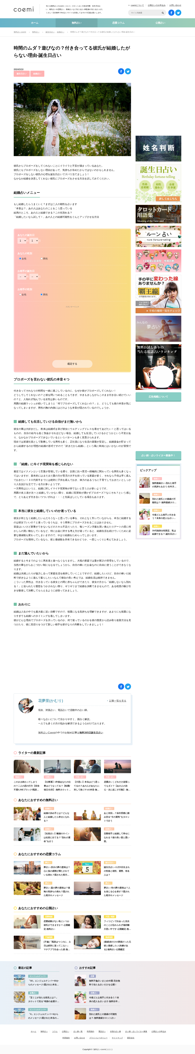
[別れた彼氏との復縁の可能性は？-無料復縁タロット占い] (144, 498)
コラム (55, 1031)
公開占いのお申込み (157, 5)
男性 (45, 258)
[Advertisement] (72, 335)
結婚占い (37, 73)
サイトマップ (117, 1038)
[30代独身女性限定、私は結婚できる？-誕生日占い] (144, 530)
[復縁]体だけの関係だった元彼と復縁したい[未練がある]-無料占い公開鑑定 (117, 946)
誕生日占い (22, 73)
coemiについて (137, 5)
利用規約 (90, 1031)
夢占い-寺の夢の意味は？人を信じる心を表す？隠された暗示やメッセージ (117, 891)
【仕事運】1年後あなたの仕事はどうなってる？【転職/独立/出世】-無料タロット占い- (57, 786)
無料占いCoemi (46, 732)
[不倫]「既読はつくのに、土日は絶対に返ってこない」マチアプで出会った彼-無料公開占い (57, 946)
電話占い (102, 1031)
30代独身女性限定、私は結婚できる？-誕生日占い (164, 532)
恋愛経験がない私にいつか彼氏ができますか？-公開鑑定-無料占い (57, 925)
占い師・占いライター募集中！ (158, 455)
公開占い (160, 22)
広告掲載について (158, 396)
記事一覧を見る (117, 701)
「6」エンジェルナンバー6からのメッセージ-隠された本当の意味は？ (43, 1016)
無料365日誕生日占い (91, 732)
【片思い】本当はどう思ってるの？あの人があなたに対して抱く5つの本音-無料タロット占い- (86, 786)
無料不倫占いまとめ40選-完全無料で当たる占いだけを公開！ (104, 983)
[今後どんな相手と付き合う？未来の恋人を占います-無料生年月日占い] (144, 514)
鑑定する (72, 363)
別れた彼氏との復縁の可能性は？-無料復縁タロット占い (164, 501)
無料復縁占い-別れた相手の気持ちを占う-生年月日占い (164, 485)
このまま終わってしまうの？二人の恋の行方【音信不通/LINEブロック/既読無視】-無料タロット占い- (26, 786)
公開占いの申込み (158, 1031)
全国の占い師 (115, 1031)
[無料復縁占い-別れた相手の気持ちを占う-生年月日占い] (144, 482)
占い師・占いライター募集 (136, 1031)
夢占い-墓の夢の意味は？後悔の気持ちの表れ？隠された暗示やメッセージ (57, 891)
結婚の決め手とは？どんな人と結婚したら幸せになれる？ (56, 817)
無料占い (77, 22)
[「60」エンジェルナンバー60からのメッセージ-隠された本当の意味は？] (19, 980)
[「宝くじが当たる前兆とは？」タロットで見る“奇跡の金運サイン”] (19, 997)
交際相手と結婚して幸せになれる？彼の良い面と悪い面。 (116, 837)
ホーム (34, 22)
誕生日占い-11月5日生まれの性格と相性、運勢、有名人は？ (117, 871)
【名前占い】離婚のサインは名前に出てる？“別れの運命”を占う (57, 837)
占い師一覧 (78, 1031)
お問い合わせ (175, 5)
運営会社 (130, 1038)
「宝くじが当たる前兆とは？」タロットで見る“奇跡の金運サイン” (43, 999)
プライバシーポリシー (98, 1038)
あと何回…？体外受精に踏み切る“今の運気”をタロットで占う (116, 817)
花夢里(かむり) (50, 701)
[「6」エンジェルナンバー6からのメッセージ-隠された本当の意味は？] (19, 1013)
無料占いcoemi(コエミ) (102, 1049)
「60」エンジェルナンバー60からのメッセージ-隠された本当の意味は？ (43, 983)
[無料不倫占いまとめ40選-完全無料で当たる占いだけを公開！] (80, 980)
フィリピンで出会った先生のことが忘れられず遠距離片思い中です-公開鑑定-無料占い (117, 925)
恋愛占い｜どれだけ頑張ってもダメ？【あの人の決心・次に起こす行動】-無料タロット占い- (117, 786)
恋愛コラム (118, 22)
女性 (24, 258)
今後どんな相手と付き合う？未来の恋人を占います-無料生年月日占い (164, 517)
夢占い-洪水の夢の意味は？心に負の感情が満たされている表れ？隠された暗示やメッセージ (57, 871)
